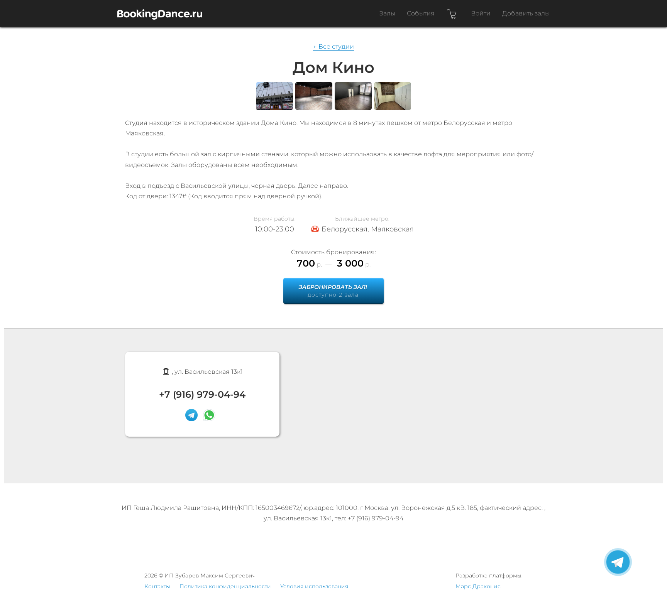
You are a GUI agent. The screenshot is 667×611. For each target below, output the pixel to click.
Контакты (157, 586)
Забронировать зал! (333, 291)
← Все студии (333, 46)
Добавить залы (526, 13)
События (421, 13)
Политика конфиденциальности (225, 586)
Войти (481, 13)
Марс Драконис (478, 586)
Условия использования (314, 586)
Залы (387, 13)
